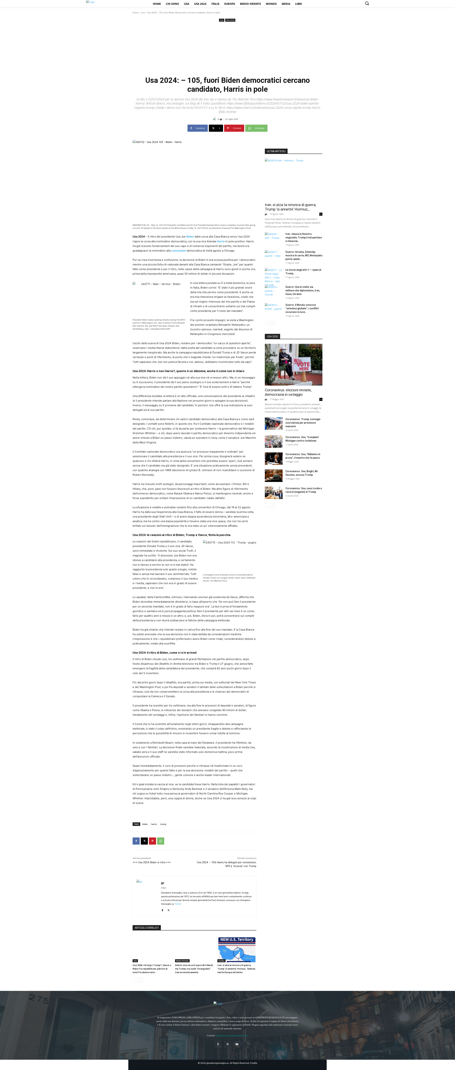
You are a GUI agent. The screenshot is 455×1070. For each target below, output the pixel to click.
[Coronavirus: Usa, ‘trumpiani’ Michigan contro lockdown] (274, 441)
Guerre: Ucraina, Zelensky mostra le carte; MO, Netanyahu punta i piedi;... (303, 255)
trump (163, 824)
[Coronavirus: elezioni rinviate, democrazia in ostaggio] (293, 365)
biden (145, 824)
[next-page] (140, 980)
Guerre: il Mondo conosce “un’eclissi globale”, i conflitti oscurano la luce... (302, 308)
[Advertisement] (227, 49)
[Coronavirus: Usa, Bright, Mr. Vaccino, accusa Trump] (274, 475)
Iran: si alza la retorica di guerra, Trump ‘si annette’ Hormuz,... (290, 207)
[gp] (215, 119)
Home (136, 12)
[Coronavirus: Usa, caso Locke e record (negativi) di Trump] (274, 493)
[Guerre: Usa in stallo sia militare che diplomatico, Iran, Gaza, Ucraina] (274, 291)
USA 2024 (230, 20)
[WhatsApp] (160, 841)
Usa (143, 12)
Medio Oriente (182, 960)
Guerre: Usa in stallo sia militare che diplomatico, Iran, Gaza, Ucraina (302, 290)
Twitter (178, 904)
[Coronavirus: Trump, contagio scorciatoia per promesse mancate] (274, 423)
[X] (144, 841)
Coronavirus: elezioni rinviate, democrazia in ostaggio (288, 392)
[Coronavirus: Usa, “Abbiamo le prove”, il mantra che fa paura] (274, 458)
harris (154, 824)
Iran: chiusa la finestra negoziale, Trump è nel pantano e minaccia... (303, 237)
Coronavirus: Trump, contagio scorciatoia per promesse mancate (302, 423)
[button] (367, 3)
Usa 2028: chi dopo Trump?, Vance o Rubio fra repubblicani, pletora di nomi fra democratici (152, 969)
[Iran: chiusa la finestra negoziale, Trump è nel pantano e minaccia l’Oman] (274, 238)
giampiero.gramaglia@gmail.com (232, 1035)
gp (221, 119)
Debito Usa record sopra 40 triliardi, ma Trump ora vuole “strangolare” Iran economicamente (194, 969)
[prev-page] (135, 980)
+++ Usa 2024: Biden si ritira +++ (152, 862)
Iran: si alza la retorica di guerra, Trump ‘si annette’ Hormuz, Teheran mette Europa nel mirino (236, 969)
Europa (221, 960)
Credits (253, 1063)
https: (164, 888)
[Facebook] (136, 841)
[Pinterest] (152, 841)
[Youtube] (237, 1044)
